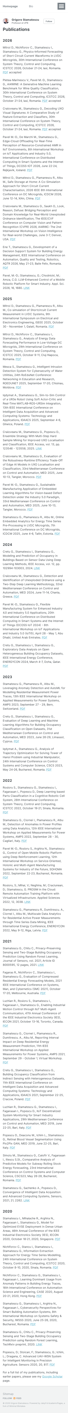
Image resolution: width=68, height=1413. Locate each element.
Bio (31, 6)
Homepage (10, 6)
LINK (27, 288)
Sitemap (8, 1394)
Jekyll (43, 1403)
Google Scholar (52, 1376)
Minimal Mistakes (17, 1406)
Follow (49, 21)
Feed (18, 1398)
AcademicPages (55, 1403)
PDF (5, 72)
